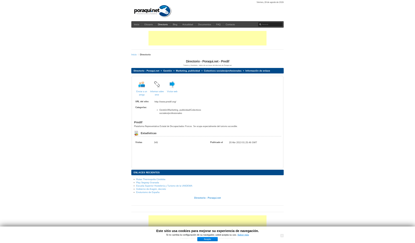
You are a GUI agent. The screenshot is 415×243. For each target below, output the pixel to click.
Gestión (167, 70)
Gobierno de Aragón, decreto (151, 189)
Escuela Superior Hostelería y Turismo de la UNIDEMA (164, 185)
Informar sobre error (157, 93)
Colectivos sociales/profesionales (223, 70)
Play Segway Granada (147, 182)
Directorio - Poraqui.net (146, 70)
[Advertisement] (207, 38)
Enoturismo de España (148, 192)
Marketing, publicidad (188, 70)
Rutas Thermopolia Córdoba (150, 179)
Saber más (243, 234)
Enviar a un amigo (141, 93)
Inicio (134, 54)
